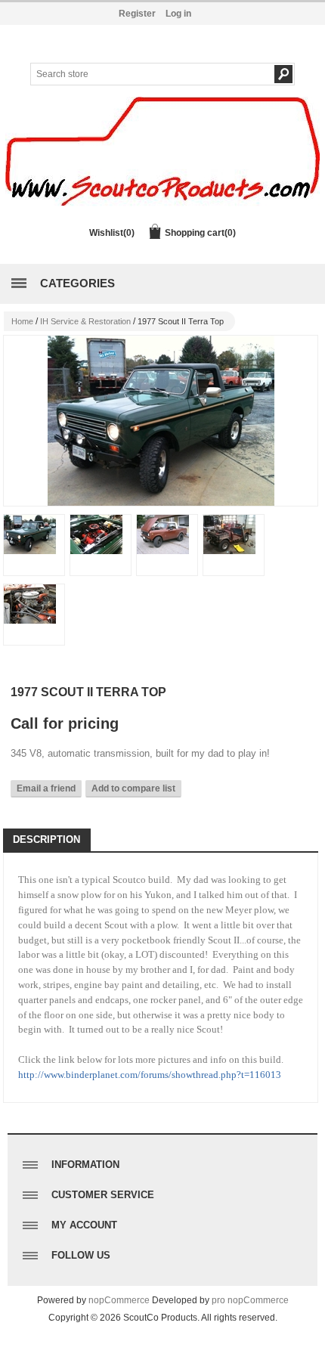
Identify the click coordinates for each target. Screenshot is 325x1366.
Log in (178, 13)
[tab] (46, 840)
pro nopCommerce (250, 1300)
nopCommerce (119, 1300)
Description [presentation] (46, 839)
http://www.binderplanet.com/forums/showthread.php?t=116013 (149, 1074)
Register (137, 13)
